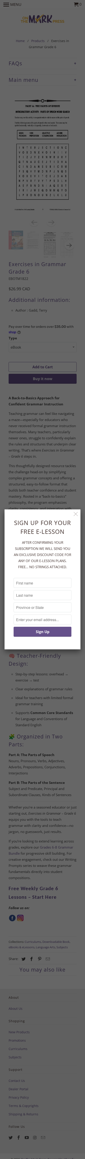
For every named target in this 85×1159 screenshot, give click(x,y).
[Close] (76, 514)
